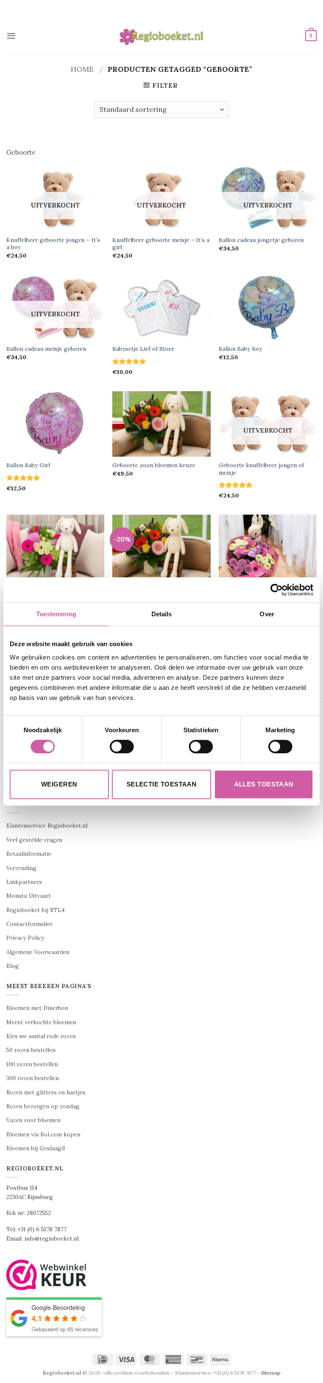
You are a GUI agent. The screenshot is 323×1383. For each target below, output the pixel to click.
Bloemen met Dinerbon (37, 1008)
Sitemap (271, 1373)
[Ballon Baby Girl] (55, 423)
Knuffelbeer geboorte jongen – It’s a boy (53, 244)
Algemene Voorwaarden (37, 952)
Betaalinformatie (28, 853)
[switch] (122, 746)
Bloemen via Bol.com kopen (43, 1134)
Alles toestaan (264, 784)
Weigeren (59, 784)
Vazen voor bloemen (33, 1120)
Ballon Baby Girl (28, 465)
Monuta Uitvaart (28, 895)
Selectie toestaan (162, 784)
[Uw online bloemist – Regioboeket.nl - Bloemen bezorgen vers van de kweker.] (161, 36)
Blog (12, 966)
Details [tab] (161, 614)
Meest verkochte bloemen (41, 1022)
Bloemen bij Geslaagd (35, 1148)
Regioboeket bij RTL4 (35, 910)
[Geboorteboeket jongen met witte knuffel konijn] (161, 547)
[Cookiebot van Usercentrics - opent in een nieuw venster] (276, 590)
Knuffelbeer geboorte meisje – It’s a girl (160, 244)
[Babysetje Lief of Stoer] (161, 307)
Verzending (21, 868)
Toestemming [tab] (56, 614)
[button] (11, 36)
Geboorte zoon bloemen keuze (153, 465)
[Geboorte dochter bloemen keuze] (55, 547)
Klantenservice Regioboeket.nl (46, 825)
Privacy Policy (25, 937)
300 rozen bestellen (32, 1078)
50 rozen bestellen (31, 1050)
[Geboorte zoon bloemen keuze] (161, 423)
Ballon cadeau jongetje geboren (261, 240)
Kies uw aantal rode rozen (41, 1036)
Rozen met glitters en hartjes (45, 1092)
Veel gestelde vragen (34, 840)
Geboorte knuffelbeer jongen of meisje (261, 469)
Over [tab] (266, 614)
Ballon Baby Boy (240, 348)
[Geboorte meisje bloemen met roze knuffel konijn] (268, 547)
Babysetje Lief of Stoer (143, 348)
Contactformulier (29, 924)
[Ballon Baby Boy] (268, 307)
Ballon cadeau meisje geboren (46, 348)
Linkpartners (24, 882)
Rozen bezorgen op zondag (42, 1106)
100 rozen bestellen (32, 1064)
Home (82, 69)
